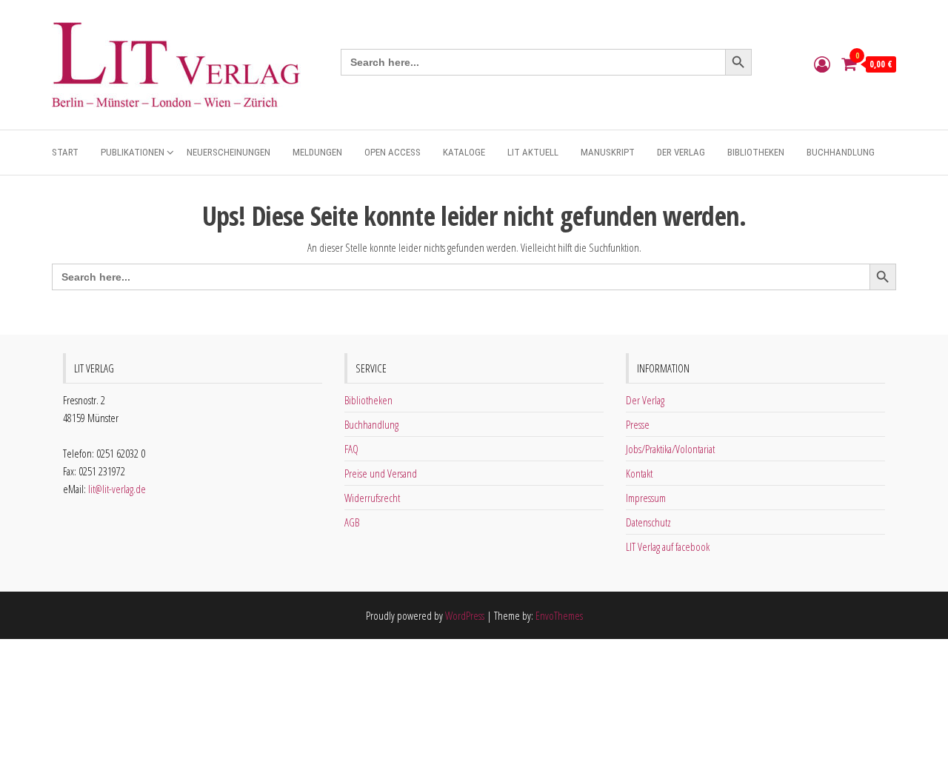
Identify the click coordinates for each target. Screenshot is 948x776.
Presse (638, 424)
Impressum (646, 497)
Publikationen (132, 152)
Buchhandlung (841, 152)
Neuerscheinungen (228, 152)
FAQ (351, 448)
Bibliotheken (755, 152)
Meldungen (317, 152)
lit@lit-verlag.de (117, 488)
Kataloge (464, 152)
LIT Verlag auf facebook (668, 546)
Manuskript (608, 152)
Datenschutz (648, 522)
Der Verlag (681, 152)
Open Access (392, 152)
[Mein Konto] (822, 64)
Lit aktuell (532, 152)
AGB (351, 522)
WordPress (464, 615)
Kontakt (639, 473)
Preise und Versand (380, 473)
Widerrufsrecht (372, 497)
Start (65, 152)
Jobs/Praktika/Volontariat (670, 448)
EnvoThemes (559, 615)
